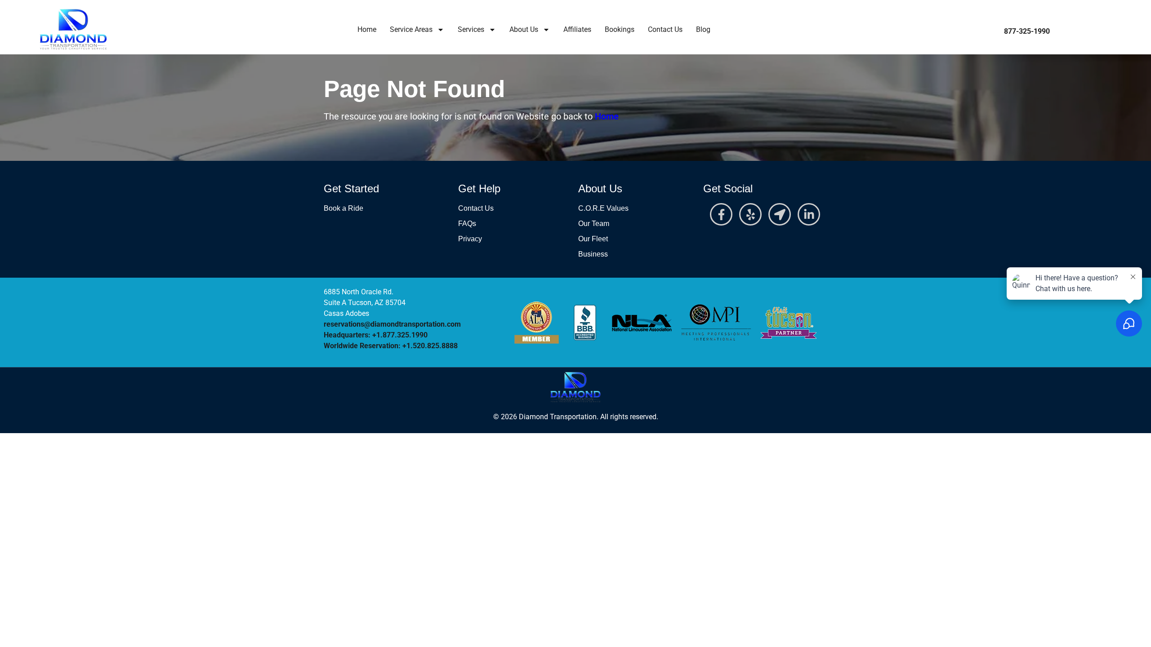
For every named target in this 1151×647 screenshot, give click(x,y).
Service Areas (411, 29)
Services (471, 29)
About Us (523, 29)
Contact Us (665, 29)
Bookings (619, 29)
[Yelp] (750, 214)
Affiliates (577, 29)
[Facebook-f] (721, 214)
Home (366, 29)
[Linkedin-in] (809, 214)
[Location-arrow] (779, 214)
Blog (703, 29)
